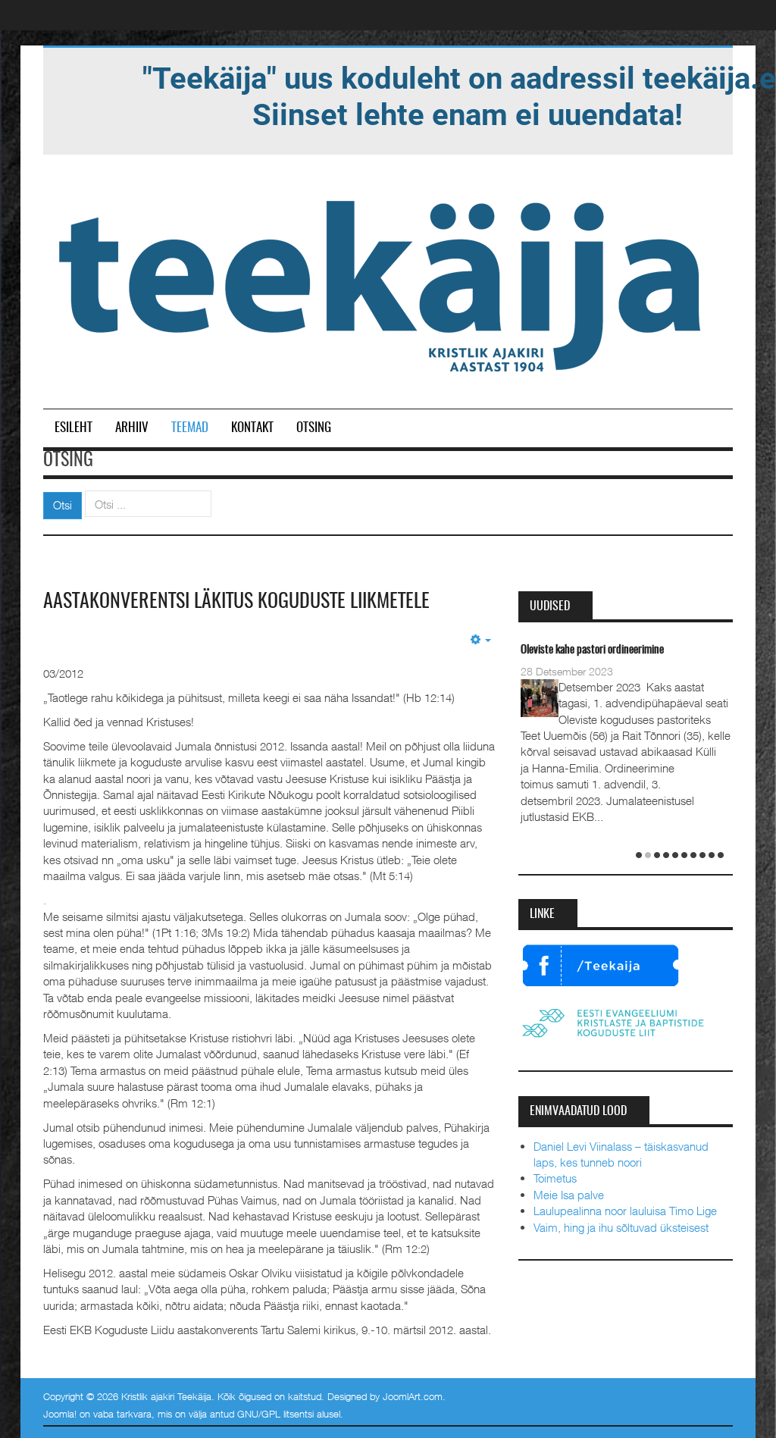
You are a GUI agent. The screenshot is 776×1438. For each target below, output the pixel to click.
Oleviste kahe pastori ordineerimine (592, 650)
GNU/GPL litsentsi (275, 1414)
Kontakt (252, 427)
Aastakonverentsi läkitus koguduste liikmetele (236, 602)
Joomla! (60, 1414)
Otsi (62, 505)
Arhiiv (132, 427)
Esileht (73, 427)
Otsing (313, 427)
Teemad (189, 427)
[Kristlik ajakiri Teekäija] (382, 283)
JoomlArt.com (413, 1396)
